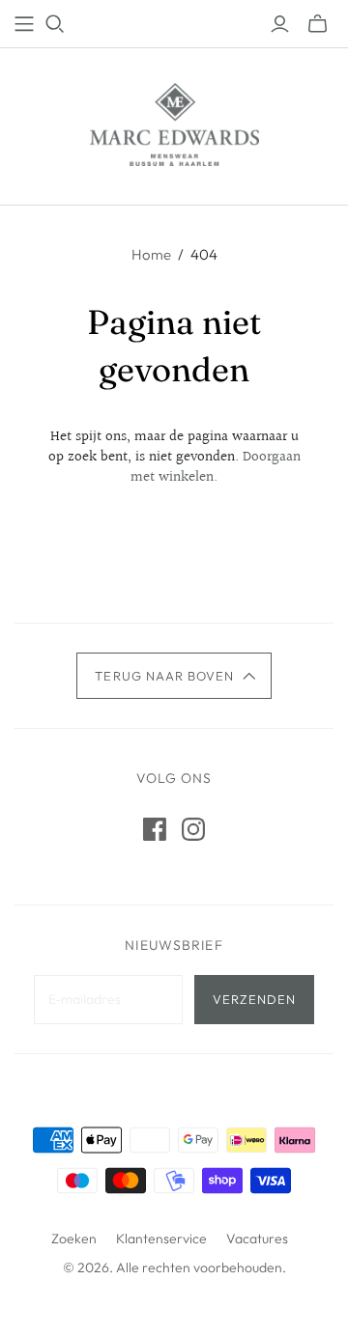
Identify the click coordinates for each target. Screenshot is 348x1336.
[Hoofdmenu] (24, 24)
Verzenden (254, 999)
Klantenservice (161, 1238)
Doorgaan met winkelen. (215, 467)
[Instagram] (193, 829)
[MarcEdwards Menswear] (174, 122)
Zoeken (74, 1238)
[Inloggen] (280, 24)
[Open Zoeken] (55, 24)
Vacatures (257, 1238)
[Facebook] (154, 829)
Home (151, 254)
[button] (173, 676)
